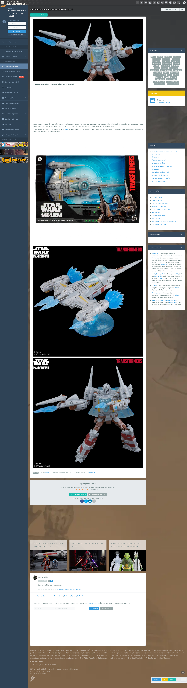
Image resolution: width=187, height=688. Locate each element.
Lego (149, 655)
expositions (34, 658)
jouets (140, 655)
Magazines (173, 68)
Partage (156, 680)
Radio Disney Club (37, 665)
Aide (164, 680)
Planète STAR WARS (17, 2)
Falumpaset (156, 293)
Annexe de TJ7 (156, 212)
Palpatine (164, 264)
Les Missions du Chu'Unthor (161, 209)
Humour (156, 66)
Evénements (167, 63)
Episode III (156, 59)
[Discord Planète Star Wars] (166, 2)
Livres (157, 68)
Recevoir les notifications (39, 15)
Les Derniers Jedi (154, 658)
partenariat (8, 139)
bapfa (76, 596)
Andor (153, 56)
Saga (169, 75)
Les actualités (41, 596)
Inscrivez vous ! (106, 608)
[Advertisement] (87, 103)
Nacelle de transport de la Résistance (164, 300)
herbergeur (155, 169)
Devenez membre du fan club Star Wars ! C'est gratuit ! (17, 13)
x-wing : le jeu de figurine (160, 175)
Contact (65, 669)
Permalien (79, 589)
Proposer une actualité (170, 9)
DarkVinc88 (43, 576)
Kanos (156, 258)
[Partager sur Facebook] (82, 501)
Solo (166, 77)
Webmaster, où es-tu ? (159, 160)
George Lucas (100, 650)
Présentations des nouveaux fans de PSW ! (165, 152)
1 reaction (92, 472)
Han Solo (61, 655)
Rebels (166, 72)
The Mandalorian (172, 81)
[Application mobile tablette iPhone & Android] (138, 2)
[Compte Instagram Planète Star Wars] (154, 2)
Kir (153, 258)
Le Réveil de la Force (168, 650)
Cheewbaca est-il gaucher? (160, 172)
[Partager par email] (94, 501)
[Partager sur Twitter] (86, 501)
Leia (55, 655)
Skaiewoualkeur (69, 596)
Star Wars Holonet (50, 665)
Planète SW (177, 70)
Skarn (56, 596)
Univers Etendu (159, 84)
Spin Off (173, 77)
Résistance (172, 302)
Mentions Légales (41, 669)
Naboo (67, 129)
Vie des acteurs (172, 84)
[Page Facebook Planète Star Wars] (150, 2)
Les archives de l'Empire (159, 224)
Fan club (177, 63)
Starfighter (160, 79)
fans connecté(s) (163, 101)
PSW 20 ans (157, 72)
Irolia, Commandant (158, 274)
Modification (60, 589)
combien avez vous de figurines (162, 166)
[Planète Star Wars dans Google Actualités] (170, 2)
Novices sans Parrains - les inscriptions (164, 221)
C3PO (92, 655)
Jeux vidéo (175, 66)
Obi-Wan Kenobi (166, 70)
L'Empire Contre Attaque (123, 653)
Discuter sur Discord (80, 495)
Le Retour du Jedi (148, 653)
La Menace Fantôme (142, 650)
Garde (168, 256)
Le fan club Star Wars (10, 46)
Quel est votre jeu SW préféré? (161, 178)
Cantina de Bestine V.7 (159, 215)
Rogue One (174, 72)
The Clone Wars (159, 81)
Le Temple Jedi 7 (157, 197)
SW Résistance (171, 79)
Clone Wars (171, 655)
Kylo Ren (85, 655)
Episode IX (175, 59)
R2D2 (96, 655)
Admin (67, 589)
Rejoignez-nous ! (74, 669)
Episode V (156, 61)
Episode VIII (156, 63)
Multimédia (154, 70)
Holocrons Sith (156, 218)
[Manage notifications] (183, 672)
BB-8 (102, 655)
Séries (176, 75)
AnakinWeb (60, 650)
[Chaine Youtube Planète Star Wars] (162, 2)
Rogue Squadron (159, 75)
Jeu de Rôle (165, 66)
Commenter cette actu (98, 495)
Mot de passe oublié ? (17, 34)
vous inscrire (93, 602)
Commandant (158, 276)
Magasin (164, 68)
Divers (160, 56)
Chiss (177, 274)
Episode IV (166, 59)
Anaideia (82, 596)
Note (171, 680)
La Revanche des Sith (74, 653)
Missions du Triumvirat (159, 206)
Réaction (72, 589)
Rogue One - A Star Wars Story (86, 658)
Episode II (177, 56)
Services (159, 77)
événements (46, 658)
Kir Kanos (155, 254)
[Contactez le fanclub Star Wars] (174, 2)
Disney (112, 650)
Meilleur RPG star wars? (159, 181)
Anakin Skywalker (42, 655)
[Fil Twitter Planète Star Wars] (158, 2)
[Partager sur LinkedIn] (90, 501)
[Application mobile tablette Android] (146, 2)
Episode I (168, 56)
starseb (61, 596)
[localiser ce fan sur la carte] (49, 581)
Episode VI (165, 61)
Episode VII (175, 61)
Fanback (154, 286)
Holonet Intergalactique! (160, 203)
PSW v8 (32, 669)
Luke (51, 655)
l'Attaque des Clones (49, 653)
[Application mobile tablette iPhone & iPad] (142, 2)
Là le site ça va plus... (158, 163)
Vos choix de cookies (54, 669)
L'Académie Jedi (157, 200)
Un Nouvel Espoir (98, 653)
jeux (145, 655)
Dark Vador (77, 655)
